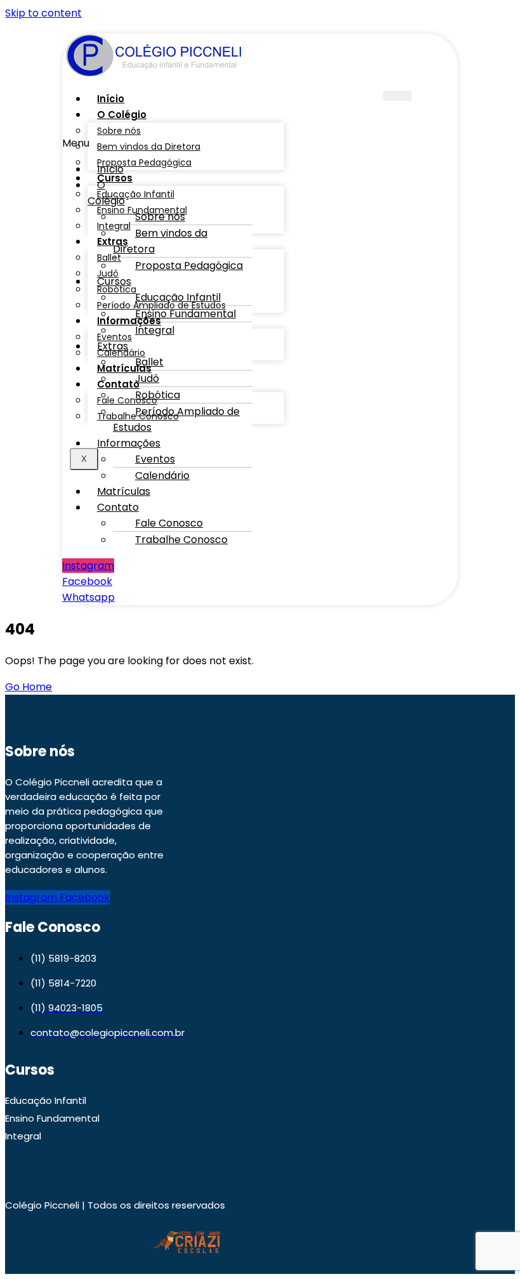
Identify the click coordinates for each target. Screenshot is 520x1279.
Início (110, 98)
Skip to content (43, 13)
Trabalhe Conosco (181, 539)
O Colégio (106, 193)
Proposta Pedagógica (144, 162)
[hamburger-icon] (397, 96)
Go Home (28, 686)
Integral (154, 330)
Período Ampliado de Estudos (176, 419)
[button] (104, 193)
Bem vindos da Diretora (160, 241)
